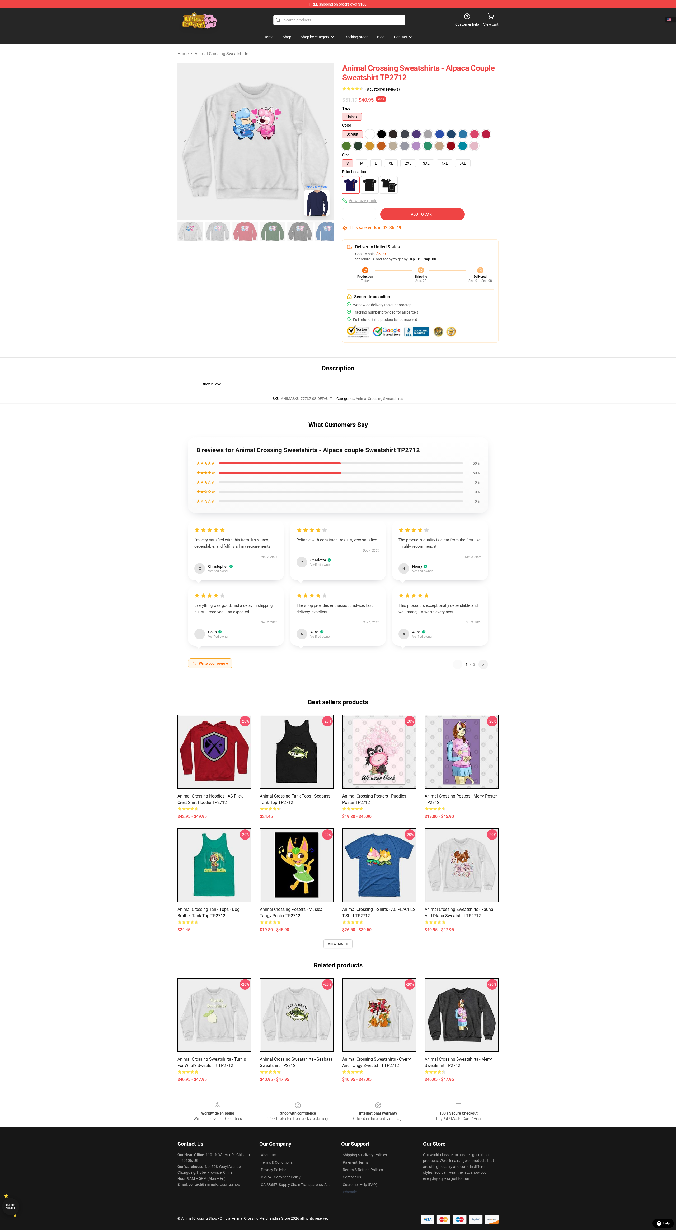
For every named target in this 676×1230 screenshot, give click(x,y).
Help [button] (666, 1223)
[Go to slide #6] (327, 231)
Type (346, 108)
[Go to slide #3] (245, 231)
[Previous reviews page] (457, 664)
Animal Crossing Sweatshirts (221, 53)
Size (345, 155)
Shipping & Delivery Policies (365, 1155)
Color (346, 125)
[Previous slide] (185, 141)
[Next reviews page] (483, 664)
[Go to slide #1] (190, 231)
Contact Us (352, 1177)
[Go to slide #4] (272, 231)
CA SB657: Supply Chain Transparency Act (295, 1184)
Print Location (354, 172)
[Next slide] (325, 141)
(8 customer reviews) (382, 89)
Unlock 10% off (10, 1206)
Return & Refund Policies (363, 1170)
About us (268, 1155)
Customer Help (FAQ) (360, 1184)
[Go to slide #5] (300, 231)
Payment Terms (355, 1162)
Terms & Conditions (277, 1162)
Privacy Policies (273, 1170)
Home (183, 53)
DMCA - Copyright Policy (281, 1177)
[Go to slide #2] (217, 231)
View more (338, 944)
